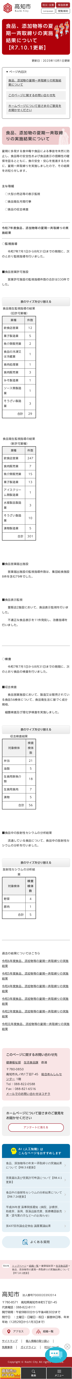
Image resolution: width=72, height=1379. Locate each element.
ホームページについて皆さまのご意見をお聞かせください (34, 108)
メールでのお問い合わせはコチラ (28, 1094)
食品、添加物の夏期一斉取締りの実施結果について (34, 82)
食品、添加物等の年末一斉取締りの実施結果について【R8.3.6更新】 (34, 1165)
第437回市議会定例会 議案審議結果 (28, 1225)
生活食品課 (62, 1265)
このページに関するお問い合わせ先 (31, 95)
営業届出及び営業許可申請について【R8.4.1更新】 (34, 1180)
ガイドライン (28, 1347)
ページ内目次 (18, 71)
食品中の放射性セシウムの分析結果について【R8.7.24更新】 (34, 1194)
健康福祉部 (13, 1062)
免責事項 (7, 1347)
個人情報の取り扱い (37, 1341)
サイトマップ (10, 1341)
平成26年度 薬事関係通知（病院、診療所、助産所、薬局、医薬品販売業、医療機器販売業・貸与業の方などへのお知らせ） (34, 1211)
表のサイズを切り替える (36, 301)
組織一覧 (34, 1265)
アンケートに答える (36, 1127)
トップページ (19, 1265)
